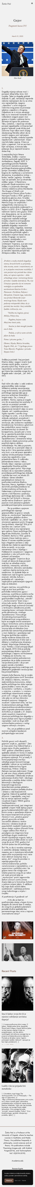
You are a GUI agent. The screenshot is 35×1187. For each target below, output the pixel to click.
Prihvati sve (9, 1180)
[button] (32, 3)
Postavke (24, 1180)
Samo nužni (18, 1180)
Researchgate (17, 1168)
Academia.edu (17, 1160)
